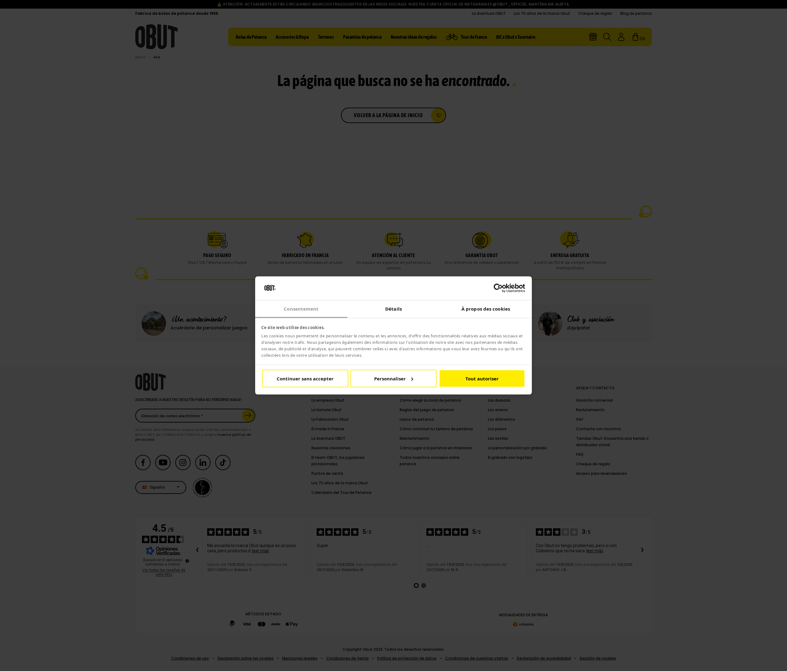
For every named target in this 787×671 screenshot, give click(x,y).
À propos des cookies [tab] (485, 309)
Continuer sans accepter (305, 378)
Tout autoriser (482, 378)
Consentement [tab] (301, 309)
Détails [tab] (393, 309)
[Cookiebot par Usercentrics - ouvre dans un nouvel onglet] (498, 288)
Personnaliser (390, 378)
